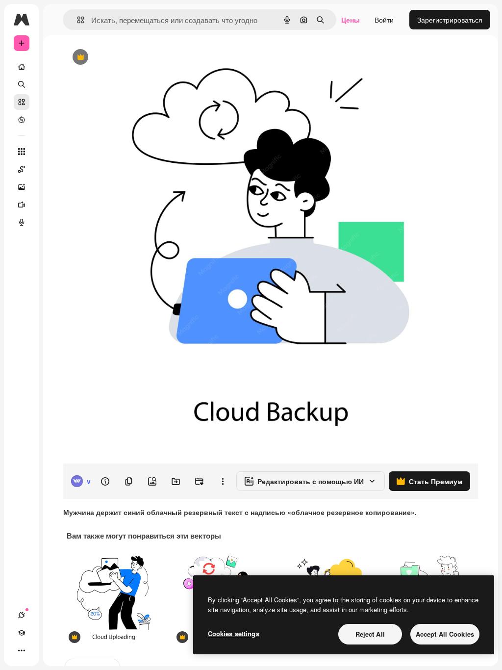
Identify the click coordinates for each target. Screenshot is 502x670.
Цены (350, 20)
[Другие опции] (222, 481)
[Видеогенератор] (21, 204)
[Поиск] (21, 84)
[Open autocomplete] (76, 20)
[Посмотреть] (21, 120)
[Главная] (21, 67)
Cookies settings (233, 633)
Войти (384, 20)
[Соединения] (21, 615)
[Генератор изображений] (21, 187)
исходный (128, 57)
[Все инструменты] (21, 151)
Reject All (370, 634)
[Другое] (21, 650)
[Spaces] (21, 169)
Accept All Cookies (445, 634)
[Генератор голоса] (21, 222)
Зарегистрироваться (449, 20)
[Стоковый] (21, 102)
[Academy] (21, 633)
